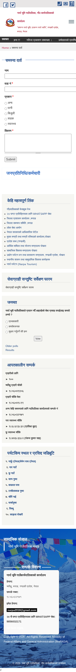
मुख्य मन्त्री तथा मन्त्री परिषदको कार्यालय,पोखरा (29, 236)
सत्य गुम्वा (12, 479)
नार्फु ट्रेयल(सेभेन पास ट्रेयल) (22, 461)
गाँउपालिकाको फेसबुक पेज (18, 209)
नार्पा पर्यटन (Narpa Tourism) (22, 264)
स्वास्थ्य (12, 123)
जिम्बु (11, 508)
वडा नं (9, 83)
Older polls (12, 345)
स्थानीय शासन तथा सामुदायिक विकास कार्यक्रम (28, 259)
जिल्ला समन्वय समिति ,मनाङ (20, 223)
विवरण (9, 130)
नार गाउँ (12, 467)
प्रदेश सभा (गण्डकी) (16, 241)
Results (10, 350)
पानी (10, 107)
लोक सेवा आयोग (14, 227)
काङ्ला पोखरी (16, 514)
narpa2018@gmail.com (22, 610)
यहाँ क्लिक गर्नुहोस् (15, 628)
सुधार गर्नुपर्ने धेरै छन (18, 331)
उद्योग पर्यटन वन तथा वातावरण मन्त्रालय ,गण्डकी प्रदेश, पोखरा (36, 254)
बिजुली (11, 113)
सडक (11, 118)
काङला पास (13, 484)
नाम (6, 70)
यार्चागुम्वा (12, 502)
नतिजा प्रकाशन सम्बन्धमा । (36, 40)
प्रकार (9, 96)
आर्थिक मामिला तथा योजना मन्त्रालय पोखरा (26, 245)
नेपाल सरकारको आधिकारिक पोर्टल (22, 232)
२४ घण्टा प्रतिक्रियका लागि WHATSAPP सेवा (29, 213)
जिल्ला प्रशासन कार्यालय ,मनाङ (21, 218)
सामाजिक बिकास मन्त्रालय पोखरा (22, 250)
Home (5, 47)
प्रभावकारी (13, 321)
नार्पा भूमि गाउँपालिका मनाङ (23, 546)
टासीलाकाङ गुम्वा (16, 490)
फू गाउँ (11, 473)
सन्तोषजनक (14, 326)
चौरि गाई (12, 496)
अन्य (10, 102)
